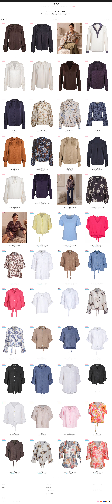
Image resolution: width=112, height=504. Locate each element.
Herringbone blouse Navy (14, 245)
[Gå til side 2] (61, 477)
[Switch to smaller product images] (3, 19)
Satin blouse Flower (97, 434)
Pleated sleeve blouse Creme (14, 207)
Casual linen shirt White (70, 396)
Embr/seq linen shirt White (42, 283)
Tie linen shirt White (14, 434)
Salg (49, 6)
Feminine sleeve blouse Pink (97, 472)
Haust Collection (15, 92)
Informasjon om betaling (49, 493)
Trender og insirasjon (63, 6)
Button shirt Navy (14, 131)
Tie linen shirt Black (97, 396)
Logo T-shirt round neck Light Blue (70, 245)
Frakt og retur (48, 491)
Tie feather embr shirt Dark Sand (70, 283)
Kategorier (39, 6)
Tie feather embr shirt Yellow (42, 245)
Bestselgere (54, 6)
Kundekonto (48, 494)
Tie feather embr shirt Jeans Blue (97, 283)
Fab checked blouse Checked (70, 207)
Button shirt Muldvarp (14, 169)
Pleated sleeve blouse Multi (42, 169)
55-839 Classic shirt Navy (97, 169)
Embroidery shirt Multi (42, 472)
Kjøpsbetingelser (48, 487)
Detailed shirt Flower (42, 131)
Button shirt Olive (70, 169)
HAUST (42, 244)
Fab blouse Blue (97, 131)
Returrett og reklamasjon (49, 490)
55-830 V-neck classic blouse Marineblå (42, 203)
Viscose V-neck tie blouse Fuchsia (97, 245)
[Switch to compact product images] (4, 19)
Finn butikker (4, 487)
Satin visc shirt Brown (14, 283)
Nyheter (45, 6)
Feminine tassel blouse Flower (97, 207)
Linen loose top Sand (42, 434)
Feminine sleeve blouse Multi (70, 472)
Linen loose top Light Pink (69, 434)
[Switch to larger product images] (1, 19)
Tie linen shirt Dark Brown (14, 472)
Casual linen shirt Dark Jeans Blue (42, 396)
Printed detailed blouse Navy (70, 131)
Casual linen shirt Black (15, 396)
